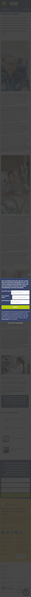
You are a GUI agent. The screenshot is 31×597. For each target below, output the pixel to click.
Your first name (6, 291)
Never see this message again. (15, 323)
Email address (6, 301)
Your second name (5, 296)
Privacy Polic (5, 319)
